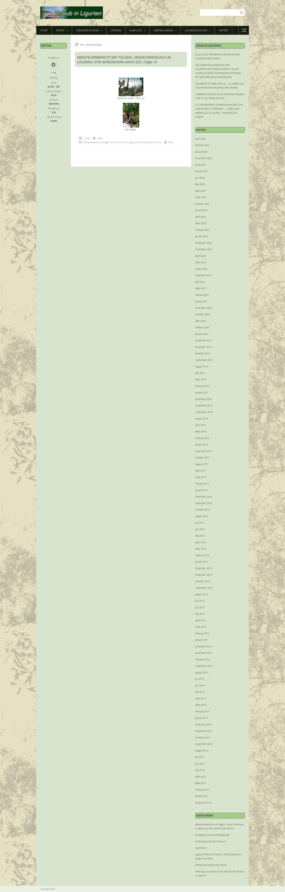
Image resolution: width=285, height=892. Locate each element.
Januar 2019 (201, 392)
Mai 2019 (200, 373)
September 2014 (204, 665)
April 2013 (200, 776)
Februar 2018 (202, 438)
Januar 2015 (201, 639)
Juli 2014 (199, 678)
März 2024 (200, 197)
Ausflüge (136, 30)
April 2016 (200, 542)
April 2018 (200, 425)
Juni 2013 (200, 763)
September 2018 (204, 412)
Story (44, 30)
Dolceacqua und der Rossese (210, 841)
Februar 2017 (202, 483)
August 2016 (201, 516)
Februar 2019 (202, 386)
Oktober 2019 (202, 353)
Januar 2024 (201, 210)
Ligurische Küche (196, 30)
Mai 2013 (200, 770)
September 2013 (204, 744)
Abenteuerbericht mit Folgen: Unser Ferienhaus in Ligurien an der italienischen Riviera (122, 142)
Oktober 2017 (202, 457)
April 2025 (200, 164)
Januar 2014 (201, 717)
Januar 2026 (201, 151)
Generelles (200, 847)
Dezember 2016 (203, 496)
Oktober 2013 (202, 737)
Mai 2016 (200, 535)
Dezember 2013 (203, 724)
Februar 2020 (202, 327)
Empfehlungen (163, 30)
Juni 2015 (200, 607)
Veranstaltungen (87, 30)
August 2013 (201, 750)
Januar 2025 (201, 171)
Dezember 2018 (203, 399)
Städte (60, 30)
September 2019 (204, 360)
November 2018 (203, 405)
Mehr (171, 142)
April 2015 (200, 620)
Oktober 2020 (202, 314)
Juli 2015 (199, 600)
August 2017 (201, 464)
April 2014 (200, 698)
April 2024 (200, 190)
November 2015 (203, 574)
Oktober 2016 (202, 509)
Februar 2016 (202, 555)
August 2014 (201, 672)
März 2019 (200, 379)
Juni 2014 (200, 685)
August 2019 (201, 366)
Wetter (223, 30)
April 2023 (200, 216)
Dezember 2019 (203, 340)
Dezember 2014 (203, 646)
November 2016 (203, 503)
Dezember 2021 (203, 275)
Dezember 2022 (203, 242)
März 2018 (200, 431)
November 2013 (203, 730)
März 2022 (200, 262)
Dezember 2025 (203, 158)
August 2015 (201, 594)
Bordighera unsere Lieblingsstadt (212, 834)
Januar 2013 (201, 796)
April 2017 (200, 470)
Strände (116, 30)
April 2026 (200, 138)
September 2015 (204, 587)
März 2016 (200, 548)
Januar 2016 (201, 561)
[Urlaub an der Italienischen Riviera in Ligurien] (71, 13)
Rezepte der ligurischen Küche (211, 864)
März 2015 (200, 626)
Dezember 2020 (203, 307)
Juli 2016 (199, 522)
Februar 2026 (202, 145)
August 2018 (201, 418)
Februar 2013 (202, 789)
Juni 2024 (200, 177)
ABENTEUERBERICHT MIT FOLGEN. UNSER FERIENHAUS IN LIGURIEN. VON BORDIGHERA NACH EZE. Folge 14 (124, 59)
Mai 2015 (200, 613)
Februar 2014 (202, 711)
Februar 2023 (202, 229)
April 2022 (200, 255)
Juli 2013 (199, 757)
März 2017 (200, 477)
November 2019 (203, 347)
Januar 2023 (201, 236)
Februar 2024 (202, 203)
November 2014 (203, 652)
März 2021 (200, 288)
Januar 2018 (201, 444)
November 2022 (203, 249)
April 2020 (200, 320)
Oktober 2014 (202, 659)
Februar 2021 (202, 294)
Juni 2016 (200, 529)
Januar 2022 (201, 268)
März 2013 (200, 783)
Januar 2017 (201, 490)
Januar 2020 (201, 334)
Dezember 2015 (203, 568)
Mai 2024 (200, 184)
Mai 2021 (200, 281)
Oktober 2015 (202, 581)
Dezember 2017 (203, 451)
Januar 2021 (201, 301)
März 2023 (200, 223)
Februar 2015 (202, 633)
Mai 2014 (200, 691)
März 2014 (200, 704)
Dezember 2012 (203, 802)
